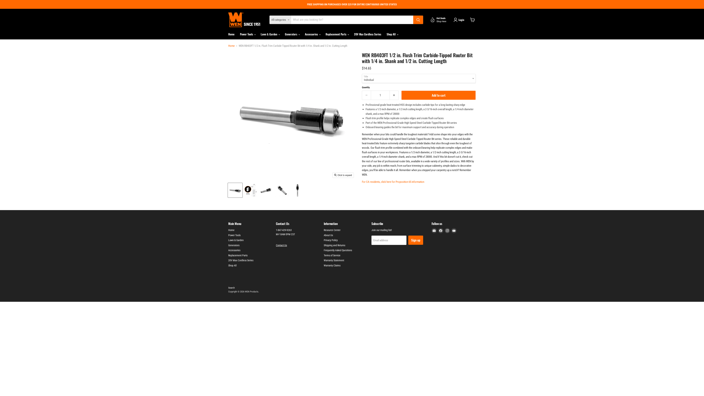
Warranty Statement (334, 260)
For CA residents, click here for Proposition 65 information (393, 182)
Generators (291, 34)
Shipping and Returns (334, 245)
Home (231, 34)
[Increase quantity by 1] (394, 95)
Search (231, 287)
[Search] (418, 20)
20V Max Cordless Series (367, 34)
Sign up (415, 240)
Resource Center (332, 230)
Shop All (391, 34)
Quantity (366, 87)
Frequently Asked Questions (338, 250)
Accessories (312, 34)
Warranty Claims (332, 265)
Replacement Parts (336, 34)
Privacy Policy (331, 240)
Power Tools (247, 34)
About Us (328, 235)
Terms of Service (332, 255)
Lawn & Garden (269, 34)
